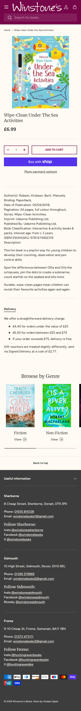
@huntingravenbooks (26, 655)
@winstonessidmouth (26, 592)
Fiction (20, 433)
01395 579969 (24, 574)
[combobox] (40, 17)
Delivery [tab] (10, 309)
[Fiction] (20, 405)
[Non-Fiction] (56, 405)
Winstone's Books (22, 701)
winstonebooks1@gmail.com (33, 516)
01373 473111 (23, 636)
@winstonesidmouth (30, 602)
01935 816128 (24, 511)
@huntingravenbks (20, 664)
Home (7, 30)
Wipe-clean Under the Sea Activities (34, 30)
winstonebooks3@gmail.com (33, 641)
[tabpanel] (40, 335)
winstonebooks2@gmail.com (33, 579)
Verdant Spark (50, 701)
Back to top (40, 463)
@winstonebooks (30, 535)
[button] (74, 7)
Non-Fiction (57, 433)
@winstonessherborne (27, 530)
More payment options (40, 171)
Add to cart (54, 149)
